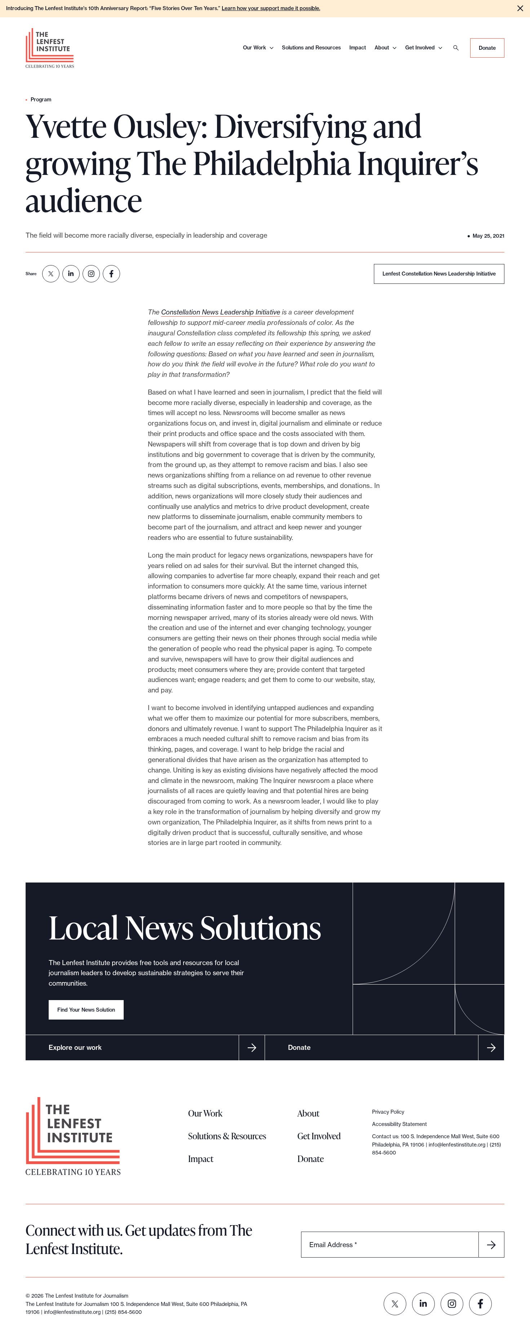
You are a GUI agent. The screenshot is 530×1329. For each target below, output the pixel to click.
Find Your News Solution (86, 1010)
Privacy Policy (388, 1112)
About (382, 47)
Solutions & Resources (227, 1136)
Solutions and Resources (311, 47)
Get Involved (420, 47)
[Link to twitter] (395, 1304)
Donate (487, 48)
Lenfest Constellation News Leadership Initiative (439, 273)
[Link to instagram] (452, 1304)
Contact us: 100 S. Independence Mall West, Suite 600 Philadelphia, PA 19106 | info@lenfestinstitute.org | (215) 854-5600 (436, 1144)
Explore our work (75, 1047)
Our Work (254, 47)
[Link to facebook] (480, 1304)
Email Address (333, 1245)
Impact (357, 47)
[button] (520, 8)
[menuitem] (50, 273)
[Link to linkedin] (423, 1304)
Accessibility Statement (399, 1124)
